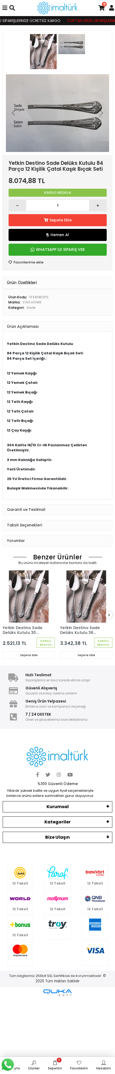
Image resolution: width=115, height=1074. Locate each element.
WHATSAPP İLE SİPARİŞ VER (60, 249)
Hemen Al (60, 234)
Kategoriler (57, 822)
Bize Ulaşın (57, 837)
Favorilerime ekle (28, 262)
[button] (13, 113)
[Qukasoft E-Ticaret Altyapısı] (57, 992)
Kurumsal (58, 807)
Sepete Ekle (60, 220)
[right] (109, 615)
